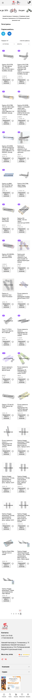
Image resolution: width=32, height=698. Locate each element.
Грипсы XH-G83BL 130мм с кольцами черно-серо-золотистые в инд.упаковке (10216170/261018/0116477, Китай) (23, 109)
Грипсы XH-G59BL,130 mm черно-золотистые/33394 (23, 220)
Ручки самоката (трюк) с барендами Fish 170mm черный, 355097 (22, 332)
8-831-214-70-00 (6, 636)
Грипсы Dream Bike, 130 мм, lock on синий (8, 553)
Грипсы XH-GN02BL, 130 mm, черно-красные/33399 (8, 255)
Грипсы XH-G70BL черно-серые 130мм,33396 (23, 185)
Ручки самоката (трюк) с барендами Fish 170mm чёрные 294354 (7, 444)
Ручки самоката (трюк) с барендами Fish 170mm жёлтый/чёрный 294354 (22, 408)
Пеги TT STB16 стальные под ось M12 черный (7, 331)
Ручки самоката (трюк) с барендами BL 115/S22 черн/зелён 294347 (22, 370)
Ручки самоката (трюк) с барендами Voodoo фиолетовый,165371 (23, 296)
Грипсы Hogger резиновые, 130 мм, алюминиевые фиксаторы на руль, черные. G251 (8, 517)
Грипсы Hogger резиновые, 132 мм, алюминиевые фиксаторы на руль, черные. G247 (8, 479)
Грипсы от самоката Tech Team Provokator (7, 295)
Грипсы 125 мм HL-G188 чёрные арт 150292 (8, 406)
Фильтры (19, 44)
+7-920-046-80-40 (7, 638)
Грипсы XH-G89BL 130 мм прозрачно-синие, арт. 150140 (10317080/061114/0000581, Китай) (8, 149)
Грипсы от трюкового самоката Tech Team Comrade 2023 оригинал (23, 149)
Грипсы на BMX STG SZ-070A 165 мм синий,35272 (7, 185)
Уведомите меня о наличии (6, 81)
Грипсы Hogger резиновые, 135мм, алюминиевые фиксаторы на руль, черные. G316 (23, 444)
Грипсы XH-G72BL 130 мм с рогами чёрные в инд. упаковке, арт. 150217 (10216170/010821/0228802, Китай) (23, 69)
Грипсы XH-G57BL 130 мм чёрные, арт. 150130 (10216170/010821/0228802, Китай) (8, 68)
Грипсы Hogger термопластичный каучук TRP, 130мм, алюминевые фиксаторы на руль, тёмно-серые (23, 555)
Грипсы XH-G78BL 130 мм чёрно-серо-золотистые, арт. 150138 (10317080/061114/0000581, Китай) (8, 109)
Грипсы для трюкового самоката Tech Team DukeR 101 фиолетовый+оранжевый (23, 258)
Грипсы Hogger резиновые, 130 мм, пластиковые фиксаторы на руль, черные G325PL (23, 517)
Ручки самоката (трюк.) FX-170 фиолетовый (7, 368)
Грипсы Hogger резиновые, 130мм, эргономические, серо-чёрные (8, 591)
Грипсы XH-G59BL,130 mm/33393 (5, 219)
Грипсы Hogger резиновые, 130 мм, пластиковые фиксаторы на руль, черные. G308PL (23, 480)
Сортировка (6, 44)
